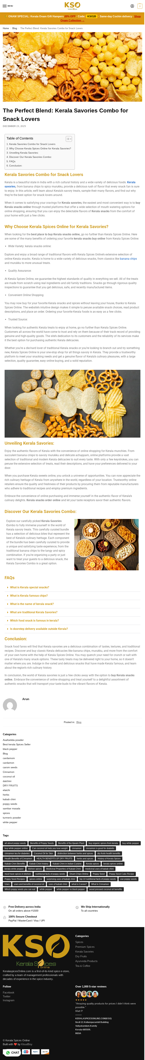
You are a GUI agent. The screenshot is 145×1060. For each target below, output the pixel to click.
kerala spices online (113, 863)
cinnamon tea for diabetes (17, 853)
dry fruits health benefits (108, 853)
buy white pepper (130, 843)
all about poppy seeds (15, 843)
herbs (6, 794)
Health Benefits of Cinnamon (18, 858)
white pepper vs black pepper (71, 889)
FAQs (12, 161)
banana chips (128, 258)
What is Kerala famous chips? (29, 595)
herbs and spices (85, 858)
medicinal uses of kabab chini (99, 869)
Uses (7, 884)
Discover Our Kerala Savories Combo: (30, 157)
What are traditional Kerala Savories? (33, 612)
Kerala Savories (84, 951)
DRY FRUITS (10, 785)
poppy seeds (10, 803)
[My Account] (132, 6)
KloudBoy (26, 1044)
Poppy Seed (99, 874)
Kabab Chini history (38, 863)
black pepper (10, 749)
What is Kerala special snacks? (29, 587)
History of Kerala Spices (109, 858)
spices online (35, 879)
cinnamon (77, 848)
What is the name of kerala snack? (32, 604)
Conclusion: (15, 165)
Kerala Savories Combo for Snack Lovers (32, 144)
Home (6, 28)
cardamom (9, 758)
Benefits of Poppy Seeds (42, 843)
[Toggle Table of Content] (67, 139)
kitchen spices (35, 869)
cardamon (8, 762)
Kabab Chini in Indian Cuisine (67, 863)
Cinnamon (8, 772)
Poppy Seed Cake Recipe (121, 874)
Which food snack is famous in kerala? (34, 620)
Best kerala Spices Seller (17, 744)
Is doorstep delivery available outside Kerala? (39, 629)
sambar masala (11, 808)
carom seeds (10, 767)
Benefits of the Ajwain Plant (71, 843)
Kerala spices (92, 863)
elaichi (6, 790)
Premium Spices (85, 946)
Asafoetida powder (13, 740)
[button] (139, 6)
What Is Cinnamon (100, 884)
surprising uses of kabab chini (61, 879)
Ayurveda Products (86, 961)
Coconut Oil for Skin (43, 853)
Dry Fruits (81, 956)
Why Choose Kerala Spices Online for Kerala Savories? (40, 148)
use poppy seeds (128, 879)
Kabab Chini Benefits (15, 863)
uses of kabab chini (58, 884)
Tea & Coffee (82, 966)
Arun (25, 699)
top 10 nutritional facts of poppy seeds (98, 879)
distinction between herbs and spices (75, 853)
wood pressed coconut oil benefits (105, 889)
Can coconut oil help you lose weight (50, 848)
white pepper (10, 822)
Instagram (8, 1000)
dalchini (7, 781)
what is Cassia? (79, 884)
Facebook (8, 992)
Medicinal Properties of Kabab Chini (63, 869)
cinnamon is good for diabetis (100, 848)
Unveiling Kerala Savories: (24, 152)
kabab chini (9, 799)
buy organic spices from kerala (103, 843)
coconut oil (9, 776)
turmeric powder (12, 817)
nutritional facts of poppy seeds (50, 874)
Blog (14, 28)
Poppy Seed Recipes (15, 879)
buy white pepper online (16, 848)
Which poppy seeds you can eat (20, 889)
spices (6, 813)
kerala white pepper (14, 869)
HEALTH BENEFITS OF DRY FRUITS (54, 858)
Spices (79, 942)
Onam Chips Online (78, 874)
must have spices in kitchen (18, 874)
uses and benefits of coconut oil (29, 884)
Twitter (6, 996)
